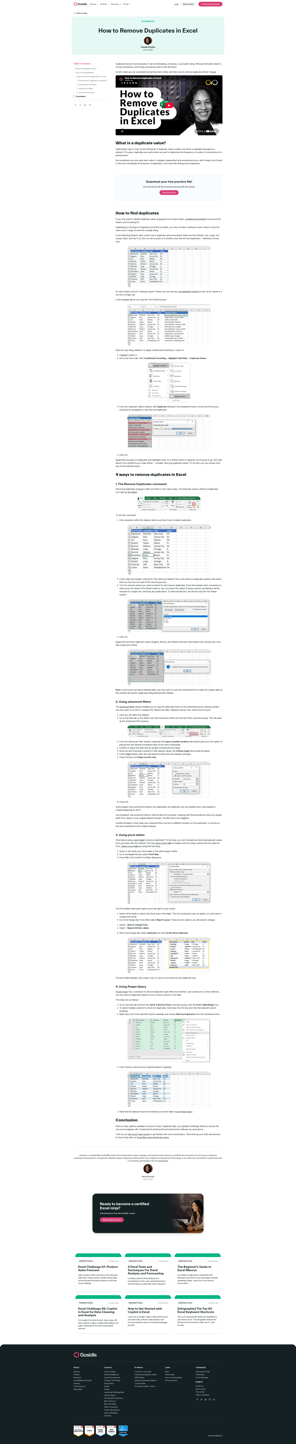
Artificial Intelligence (111, 1374)
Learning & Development (113, 1398)
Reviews (77, 1383)
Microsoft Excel (110, 1401)
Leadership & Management (114, 1392)
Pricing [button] (126, 4)
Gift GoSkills (78, 1389)
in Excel (160, 219)
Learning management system (146, 1374)
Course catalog (110, 1372)
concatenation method (188, 291)
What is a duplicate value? (86, 68)
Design (106, 1386)
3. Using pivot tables (85, 88)
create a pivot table (130, 846)
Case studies (170, 1374)
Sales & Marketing (110, 1413)
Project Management (112, 1410)
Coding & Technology (112, 1380)
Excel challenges (202, 1377)
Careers (77, 1374)
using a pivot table (163, 843)
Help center (200, 1392)
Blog (166, 1372)
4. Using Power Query (86, 92)
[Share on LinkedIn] (85, 105)
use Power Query (184, 1111)
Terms (76, 1386)
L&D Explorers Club (203, 1372)
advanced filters (127, 707)
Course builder (140, 1383)
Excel (213, 72)
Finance (107, 1389)
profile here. (163, 1161)
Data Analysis (109, 1383)
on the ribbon (131, 492)
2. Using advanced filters (87, 84)
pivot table (139, 840)
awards (88, 1380)
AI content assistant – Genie (145, 1386)
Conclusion (80, 96)
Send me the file (169, 193)
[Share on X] (80, 105)
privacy (83, 1386)
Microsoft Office (110, 1404)
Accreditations (79, 1380)
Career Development (112, 1377)
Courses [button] (93, 4)
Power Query (122, 992)
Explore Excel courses (112, 1220)
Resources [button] (115, 4)
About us (77, 1372)
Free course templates (173, 1377)
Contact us (200, 1386)
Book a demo (188, 4)
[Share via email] (90, 105)
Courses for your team (143, 1372)
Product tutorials (171, 1380)
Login (176, 4)
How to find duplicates (84, 72)
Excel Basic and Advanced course (153, 1137)
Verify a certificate (202, 1395)
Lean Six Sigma (109, 1395)
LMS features (139, 1377)
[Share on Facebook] (75, 105)
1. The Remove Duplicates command (91, 80)
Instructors (77, 1377)
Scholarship (200, 1374)
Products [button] (103, 4)
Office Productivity (111, 1407)
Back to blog (81, 13)
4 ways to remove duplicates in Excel (90, 76)
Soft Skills (107, 1416)
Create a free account (210, 4)
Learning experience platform (146, 1380)
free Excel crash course (138, 1134)
